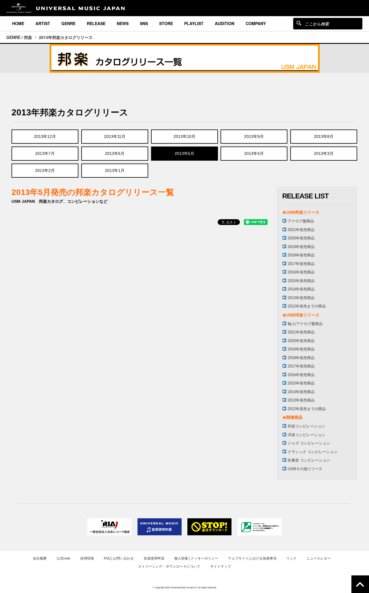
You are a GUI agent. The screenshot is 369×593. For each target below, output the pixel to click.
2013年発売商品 (301, 298)
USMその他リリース (305, 469)
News (123, 23)
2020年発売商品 (301, 238)
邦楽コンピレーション (306, 426)
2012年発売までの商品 (307, 306)
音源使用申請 (154, 558)
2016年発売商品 (301, 272)
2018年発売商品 (301, 255)
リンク (291, 558)
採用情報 (87, 558)
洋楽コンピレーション (306, 435)
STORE (166, 23)
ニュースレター (318, 558)
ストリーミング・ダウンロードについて (169, 566)
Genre (68, 23)
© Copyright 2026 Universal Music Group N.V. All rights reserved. (184, 587)
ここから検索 (298, 22)
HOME (18, 23)
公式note (63, 558)
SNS (144, 23)
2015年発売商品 (301, 281)
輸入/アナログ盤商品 (305, 324)
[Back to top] (360, 584)
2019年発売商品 (301, 247)
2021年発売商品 (301, 230)
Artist (42, 23)
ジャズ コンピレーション (309, 443)
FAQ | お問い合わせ (119, 558)
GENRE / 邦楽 (19, 37)
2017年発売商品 (301, 264)
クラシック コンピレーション (313, 452)
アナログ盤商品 (301, 221)
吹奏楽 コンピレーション (309, 460)
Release (96, 23)
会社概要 (40, 558)
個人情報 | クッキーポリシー (196, 558)
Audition (224, 23)
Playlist (194, 23)
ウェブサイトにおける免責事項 (252, 558)
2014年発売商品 (301, 289)
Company (256, 23)
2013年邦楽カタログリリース (66, 37)
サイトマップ (220, 566)
